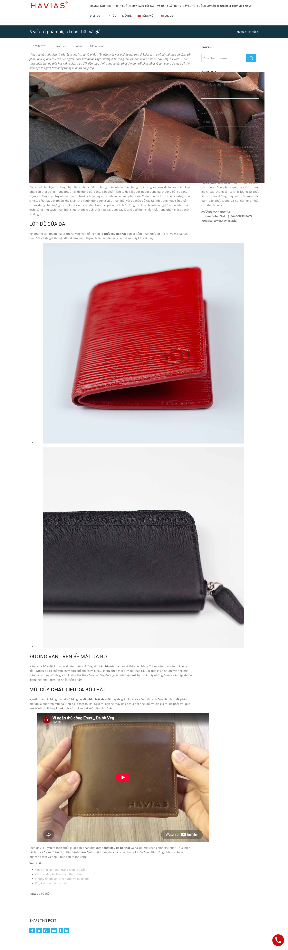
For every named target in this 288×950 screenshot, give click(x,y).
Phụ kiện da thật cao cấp (51, 883)
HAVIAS (206, 103)
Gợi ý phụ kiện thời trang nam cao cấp (60, 870)
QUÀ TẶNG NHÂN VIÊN (216, 112)
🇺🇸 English (168, 15)
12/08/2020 (39, 46)
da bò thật (43, 893)
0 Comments (97, 46)
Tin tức (251, 31)
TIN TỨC (111, 15)
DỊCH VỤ (95, 15)
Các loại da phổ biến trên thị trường (58, 874)
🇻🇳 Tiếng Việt (146, 15)
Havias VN (60, 46)
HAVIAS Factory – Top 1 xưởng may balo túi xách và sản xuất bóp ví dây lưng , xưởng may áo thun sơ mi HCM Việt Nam (170, 5)
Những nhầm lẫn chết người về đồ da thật (63, 879)
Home (241, 31)
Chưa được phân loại (215, 84)
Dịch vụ (206, 94)
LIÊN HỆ (127, 15)
